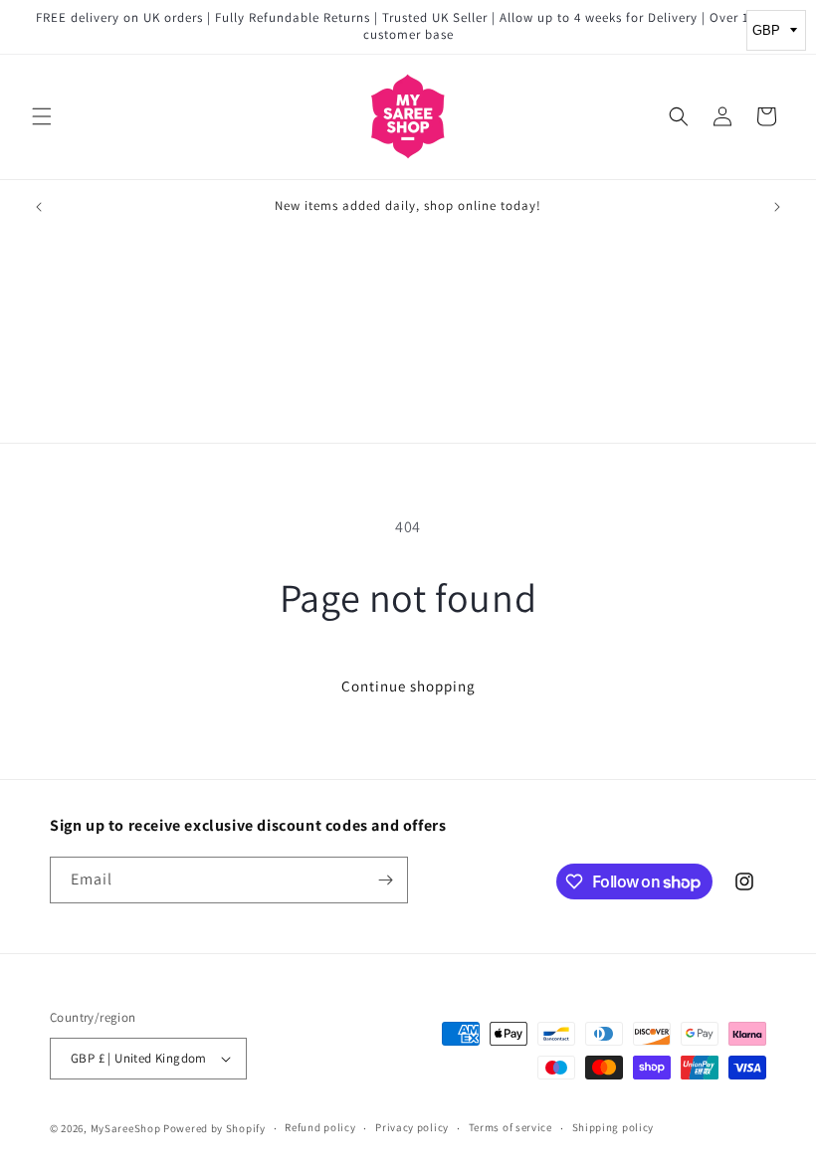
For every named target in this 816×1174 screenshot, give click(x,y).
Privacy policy (412, 1127)
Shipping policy (613, 1127)
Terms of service (510, 1127)
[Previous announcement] (39, 207)
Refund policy (320, 1127)
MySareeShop (126, 1128)
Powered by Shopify (214, 1128)
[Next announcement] (777, 207)
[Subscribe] (385, 880)
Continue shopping (408, 686)
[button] (42, 116)
